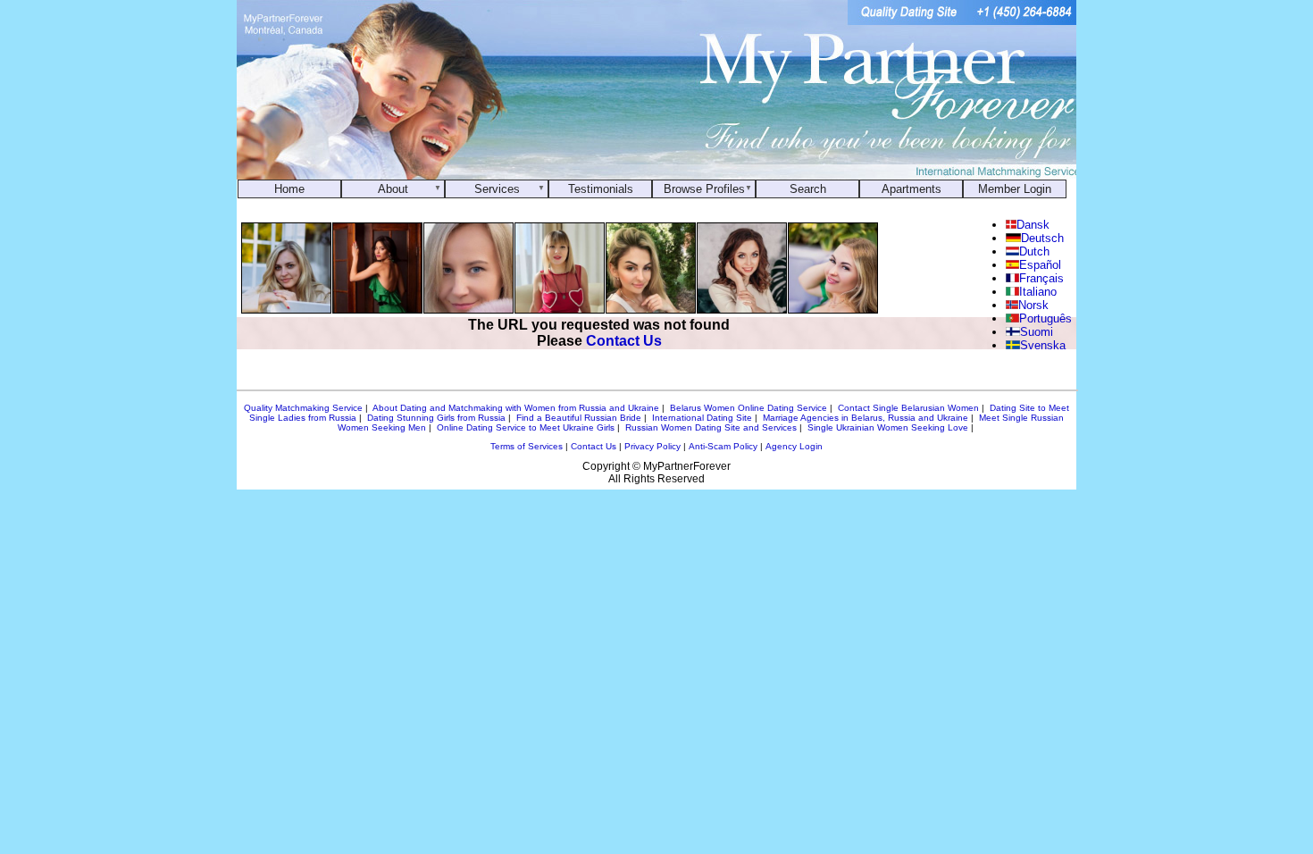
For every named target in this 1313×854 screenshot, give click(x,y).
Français (1041, 278)
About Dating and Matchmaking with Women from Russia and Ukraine (515, 408)
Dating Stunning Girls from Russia (436, 418)
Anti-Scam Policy (723, 446)
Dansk (1033, 224)
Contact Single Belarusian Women (908, 408)
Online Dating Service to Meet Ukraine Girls (526, 427)
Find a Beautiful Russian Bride (578, 418)
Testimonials (600, 189)
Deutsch (1042, 238)
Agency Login (794, 446)
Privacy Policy (652, 446)
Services (497, 189)
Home (289, 189)
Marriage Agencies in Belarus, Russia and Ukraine (865, 418)
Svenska (1042, 345)
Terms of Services (526, 446)
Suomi (1036, 332)
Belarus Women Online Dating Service (748, 408)
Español (1040, 265)
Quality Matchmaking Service (303, 408)
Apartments (911, 189)
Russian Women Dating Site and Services (711, 427)
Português (1045, 318)
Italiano (1038, 291)
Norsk (1033, 305)
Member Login (1014, 189)
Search (808, 189)
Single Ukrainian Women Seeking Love (887, 427)
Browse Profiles (704, 189)
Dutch (1034, 251)
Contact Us (624, 340)
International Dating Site (702, 418)
